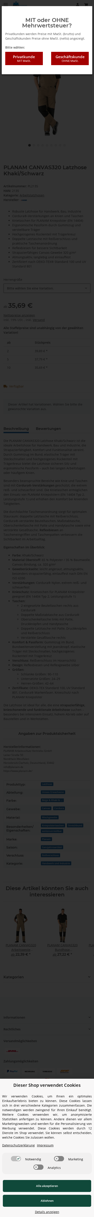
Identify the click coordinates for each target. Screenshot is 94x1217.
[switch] (16, 1158)
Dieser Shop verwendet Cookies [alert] (47, 1085)
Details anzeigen (47, 1212)
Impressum (45, 1145)
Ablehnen (47, 1201)
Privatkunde (24, 58)
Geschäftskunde (70, 58)
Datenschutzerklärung (18, 1145)
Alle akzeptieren (47, 1186)
